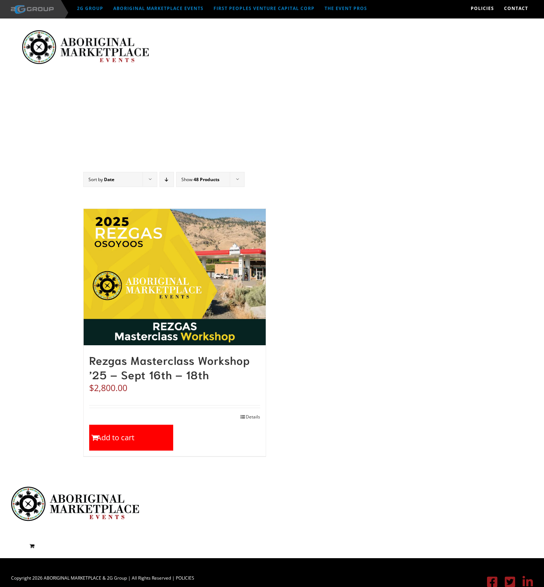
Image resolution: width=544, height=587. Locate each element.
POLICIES (185, 578)
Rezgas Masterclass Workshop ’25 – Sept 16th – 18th (169, 367)
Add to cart (115, 437)
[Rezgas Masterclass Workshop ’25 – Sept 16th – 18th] (175, 277)
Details (253, 417)
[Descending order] (166, 179)
